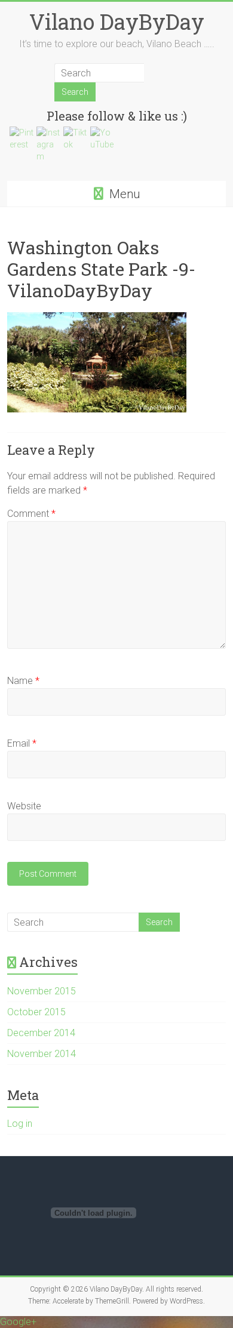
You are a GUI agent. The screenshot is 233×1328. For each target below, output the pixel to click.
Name (23, 680)
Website (24, 806)
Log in (19, 1123)
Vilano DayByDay (116, 21)
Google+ (18, 1321)
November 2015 (41, 991)
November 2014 (41, 1053)
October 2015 (36, 1012)
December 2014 (41, 1033)
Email (21, 743)
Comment (31, 513)
